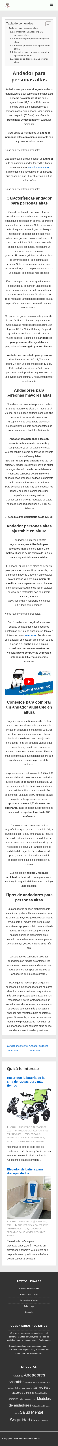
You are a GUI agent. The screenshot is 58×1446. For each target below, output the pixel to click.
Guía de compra (25, 1399)
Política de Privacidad (29, 1288)
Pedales (35, 1406)
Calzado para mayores (23, 1388)
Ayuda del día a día (32, 1382)
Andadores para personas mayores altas (31, 40)
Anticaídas (12, 1232)
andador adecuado (38, 167)
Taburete (12, 1236)
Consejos (29, 1393)
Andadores (13, 1138)
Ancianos (18, 1375)
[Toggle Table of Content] (46, 23)
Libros (34, 1399)
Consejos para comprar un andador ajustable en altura (31, 54)
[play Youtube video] (29, 681)
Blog (35, 1131)
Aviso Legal (29, 1306)
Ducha (37, 1393)
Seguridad (38, 1141)
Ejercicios (12, 1399)
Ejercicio (43, 1393)
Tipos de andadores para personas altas (31, 60)
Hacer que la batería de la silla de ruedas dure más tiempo (26, 1081)
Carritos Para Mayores (32, 1138)
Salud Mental (26, 1232)
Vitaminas (44, 1421)
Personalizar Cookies (29, 1300)
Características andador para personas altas (28, 33)
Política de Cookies (29, 1294)
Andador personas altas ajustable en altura (32, 47)
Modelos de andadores (19, 1141)
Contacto (29, 1312)
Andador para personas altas (23, 28)
